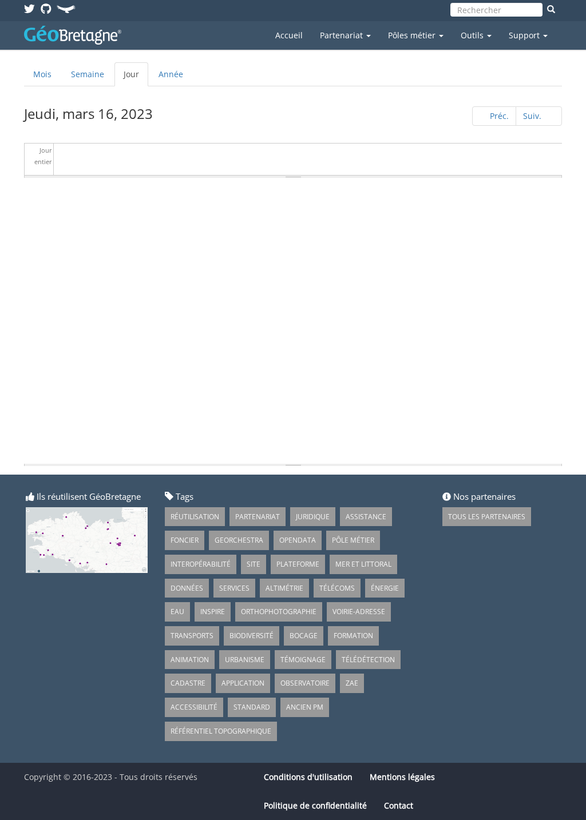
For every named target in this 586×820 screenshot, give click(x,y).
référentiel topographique (221, 731)
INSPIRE (212, 611)
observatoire (305, 683)
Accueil (289, 35)
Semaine (87, 74)
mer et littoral (363, 564)
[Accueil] (77, 35)
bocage (304, 635)
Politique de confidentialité (315, 805)
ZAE (352, 683)
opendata (297, 540)
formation (353, 635)
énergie (385, 588)
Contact (398, 805)
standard (251, 707)
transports (192, 635)
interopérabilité (201, 564)
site (253, 564)
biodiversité (251, 635)
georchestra (239, 540)
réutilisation (195, 517)
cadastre (188, 683)
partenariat (257, 517)
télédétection (368, 659)
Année (171, 74)
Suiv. (532, 115)
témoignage (303, 659)
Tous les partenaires (486, 517)
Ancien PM (304, 707)
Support (525, 35)
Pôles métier (413, 35)
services (234, 588)
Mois (42, 74)
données (187, 588)
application (242, 683)
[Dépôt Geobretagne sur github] (46, 8)
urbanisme (244, 659)
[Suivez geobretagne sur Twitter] (29, 8)
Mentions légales (402, 776)
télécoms (337, 588)
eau (177, 611)
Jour (136, 77)
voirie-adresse (358, 611)
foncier (185, 540)
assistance (366, 517)
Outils (473, 35)
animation (190, 659)
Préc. (499, 115)
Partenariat (342, 35)
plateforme (297, 564)
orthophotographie (278, 611)
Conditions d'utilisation (308, 776)
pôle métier (353, 540)
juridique (313, 517)
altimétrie (284, 588)
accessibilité (194, 707)
